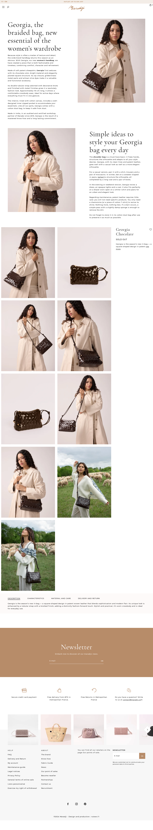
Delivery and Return (17, 759)
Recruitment (46, 788)
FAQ (10, 755)
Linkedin (85, 804)
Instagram (76, 804)
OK (102, 661)
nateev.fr (95, 817)
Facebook (68, 804)
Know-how (46, 759)
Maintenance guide (16, 767)
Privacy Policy (14, 775)
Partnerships (47, 780)
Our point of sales (49, 771)
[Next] (147, 729)
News (43, 767)
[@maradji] (23, 729)
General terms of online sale (21, 780)
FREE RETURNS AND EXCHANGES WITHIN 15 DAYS (76, 2)
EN (6, 2)
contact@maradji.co (132, 700)
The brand (46, 755)
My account (13, 763)
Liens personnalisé (16, 784)
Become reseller (48, 775)
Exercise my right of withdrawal (22, 788)
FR (2, 2)
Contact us (46, 784)
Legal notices (14, 771)
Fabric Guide (47, 763)
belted (101, 177)
